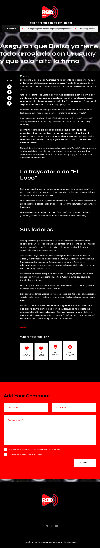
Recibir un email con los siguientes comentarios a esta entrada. (34, 449)
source (23, 327)
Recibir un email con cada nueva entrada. (25, 455)
